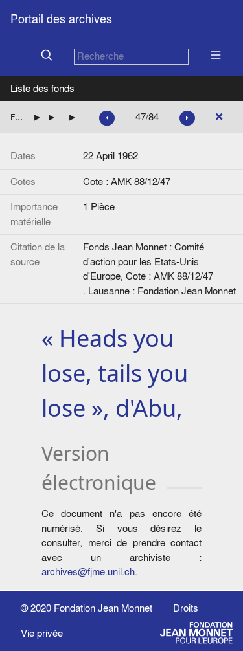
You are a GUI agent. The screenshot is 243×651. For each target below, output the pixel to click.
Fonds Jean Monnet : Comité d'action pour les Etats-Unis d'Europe (17, 116)
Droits (185, 608)
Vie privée (42, 633)
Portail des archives (61, 19)
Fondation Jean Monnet (103, 608)
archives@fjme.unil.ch (88, 572)
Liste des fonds (42, 88)
